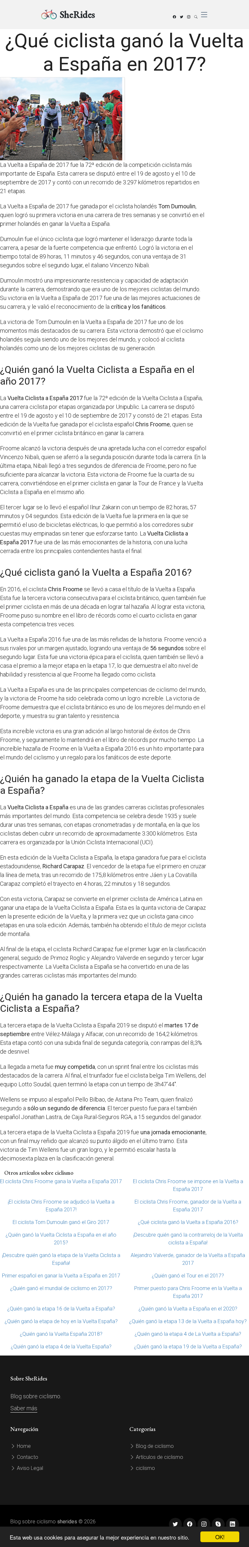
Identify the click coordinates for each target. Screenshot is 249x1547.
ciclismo (145, 1468)
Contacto (27, 1457)
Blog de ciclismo (154, 1446)
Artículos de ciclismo (159, 1457)
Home (23, 1446)
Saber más (23, 1408)
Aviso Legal (29, 1468)
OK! (220, 1537)
